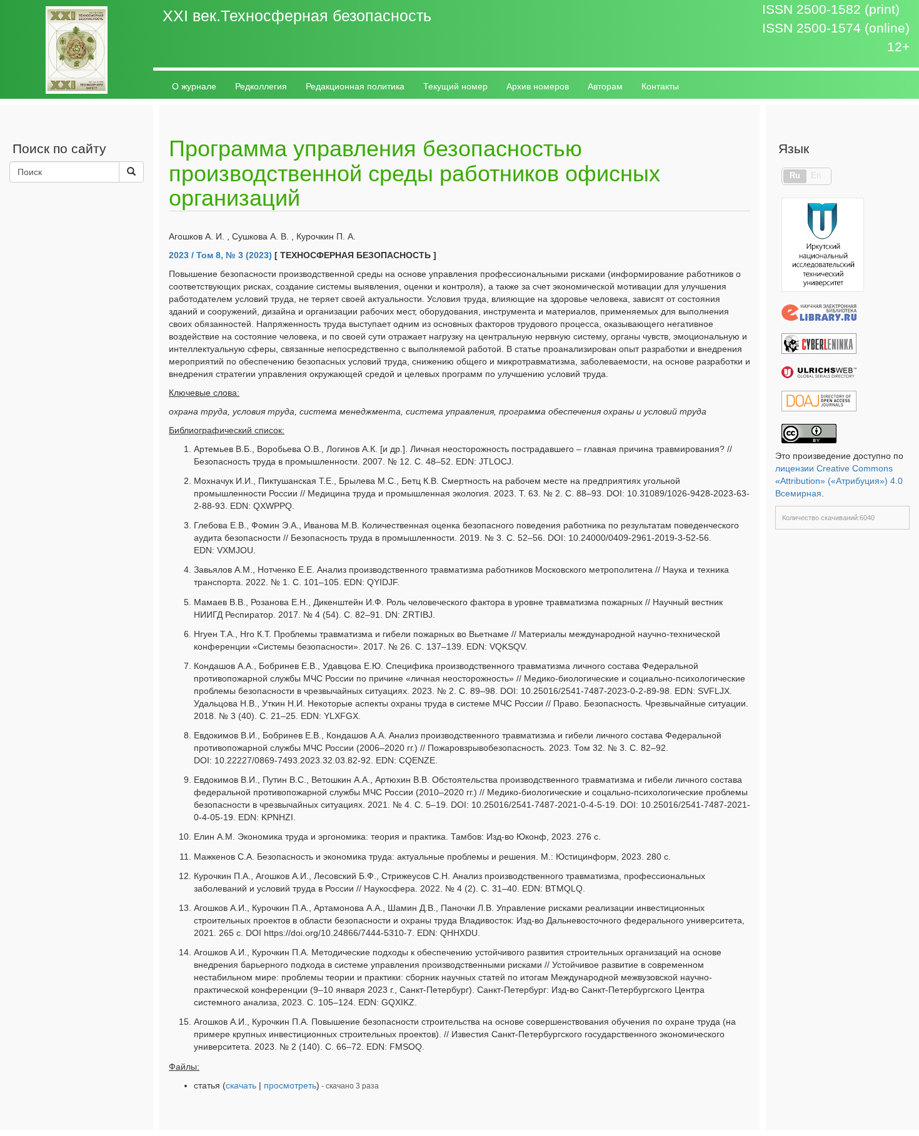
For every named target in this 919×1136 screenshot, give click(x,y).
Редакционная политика (355, 86)
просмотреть (290, 1085)
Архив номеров (537, 86)
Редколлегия (261, 86)
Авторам (605, 86)
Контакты (660, 86)
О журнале (194, 86)
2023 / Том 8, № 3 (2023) (220, 255)
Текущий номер (455, 86)
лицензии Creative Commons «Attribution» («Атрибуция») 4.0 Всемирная (839, 480)
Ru (795, 175)
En (816, 175)
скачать (241, 1085)
